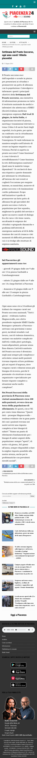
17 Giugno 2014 (8, 63)
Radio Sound (5, 652)
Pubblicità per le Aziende (9, 649)
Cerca (32, 496)
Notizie (12, 42)
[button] (34, 2)
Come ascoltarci (7, 643)
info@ (12, 730)
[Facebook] (12, 6)
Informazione (6, 646)
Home (4, 636)
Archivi (4, 500)
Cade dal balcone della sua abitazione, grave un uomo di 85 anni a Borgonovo (24, 533)
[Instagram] (24, 6)
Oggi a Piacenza (18, 615)
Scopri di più (9, 733)
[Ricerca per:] (19, 36)
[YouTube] (20, 6)
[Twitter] (16, 6)
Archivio (4, 639)
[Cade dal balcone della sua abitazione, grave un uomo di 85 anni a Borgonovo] (7, 540)
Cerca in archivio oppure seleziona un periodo (16, 494)
